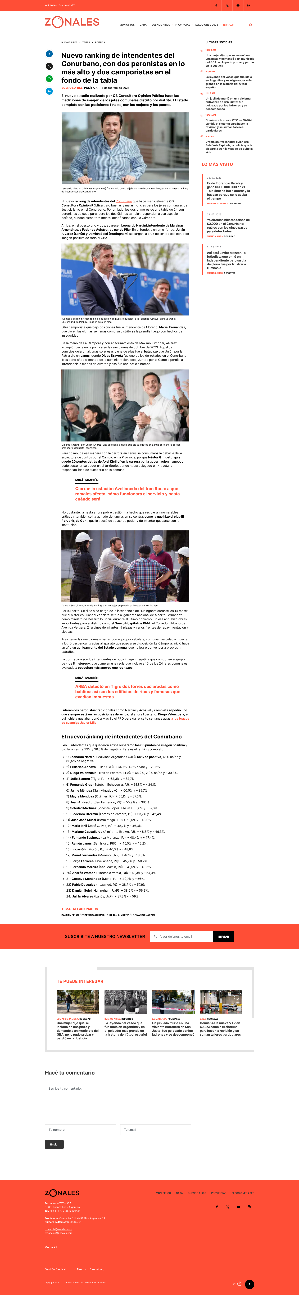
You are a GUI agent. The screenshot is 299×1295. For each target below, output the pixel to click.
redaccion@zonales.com (58, 1232)
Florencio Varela (217, 203)
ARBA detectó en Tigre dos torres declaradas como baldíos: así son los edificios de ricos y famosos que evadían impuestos (127, 691)
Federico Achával (93, 915)
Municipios (127, 24)
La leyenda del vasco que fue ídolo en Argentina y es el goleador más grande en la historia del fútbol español (229, 82)
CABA (143, 24)
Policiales (174, 1019)
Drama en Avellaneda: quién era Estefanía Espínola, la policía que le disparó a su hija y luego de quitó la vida (229, 147)
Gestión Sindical (55, 1269)
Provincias (182, 24)
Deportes (229, 273)
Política (100, 42)
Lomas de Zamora (67, 1019)
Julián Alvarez (119, 915)
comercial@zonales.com (58, 1229)
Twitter (227, 5)
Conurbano (124, 201)
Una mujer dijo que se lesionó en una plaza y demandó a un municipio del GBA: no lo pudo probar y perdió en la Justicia (230, 60)
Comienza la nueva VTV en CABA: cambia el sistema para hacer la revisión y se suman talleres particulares (229, 125)
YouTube (238, 5)
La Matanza (159, 1019)
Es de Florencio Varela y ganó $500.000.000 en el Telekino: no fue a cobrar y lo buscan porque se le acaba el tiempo (228, 190)
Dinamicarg (97, 1269)
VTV (73, 5)
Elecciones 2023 (206, 24)
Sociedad (235, 203)
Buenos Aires (161, 24)
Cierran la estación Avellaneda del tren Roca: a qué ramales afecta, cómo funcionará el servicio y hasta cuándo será (127, 494)
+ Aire (78, 1269)
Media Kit (51, 1247)
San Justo (64, 5)
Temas (86, 42)
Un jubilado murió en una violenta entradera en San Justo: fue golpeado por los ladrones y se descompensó (228, 104)
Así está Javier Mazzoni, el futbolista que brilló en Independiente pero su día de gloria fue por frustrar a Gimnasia (227, 260)
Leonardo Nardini (143, 915)
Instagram (249, 5)
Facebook (216, 5)
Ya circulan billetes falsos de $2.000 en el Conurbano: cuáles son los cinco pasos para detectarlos (228, 225)
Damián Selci (70, 915)
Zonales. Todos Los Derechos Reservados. (85, 1282)
